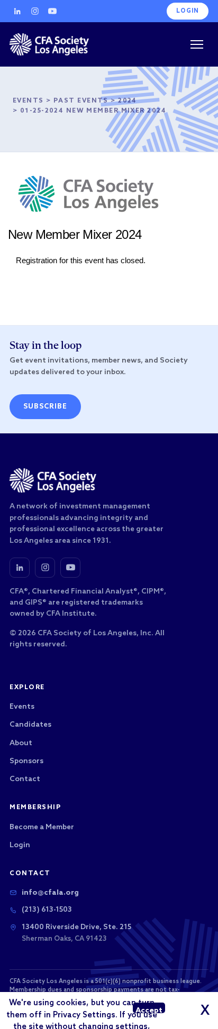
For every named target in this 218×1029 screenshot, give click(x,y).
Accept (148, 1009)
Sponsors (26, 761)
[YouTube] (52, 11)
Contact (25, 779)
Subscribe (45, 407)
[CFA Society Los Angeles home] (49, 44)
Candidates (30, 724)
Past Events (80, 101)
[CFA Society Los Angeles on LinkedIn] (20, 568)
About (21, 743)
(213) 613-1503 (47, 909)
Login (187, 11)
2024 (127, 101)
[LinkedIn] (17, 11)
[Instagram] (35, 11)
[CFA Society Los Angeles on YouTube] (70, 568)
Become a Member (42, 827)
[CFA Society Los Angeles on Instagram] (45, 568)
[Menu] (196, 44)
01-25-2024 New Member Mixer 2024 (93, 111)
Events (28, 101)
